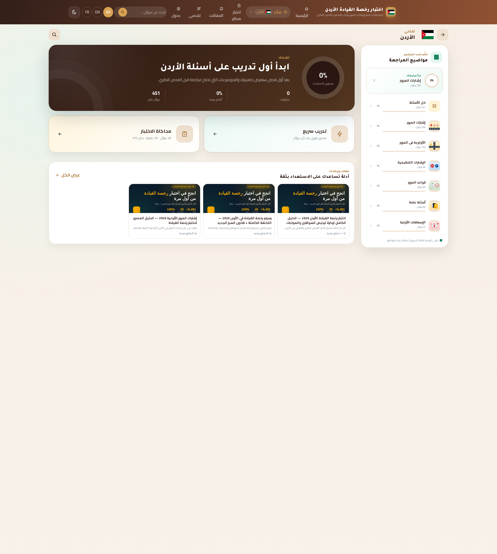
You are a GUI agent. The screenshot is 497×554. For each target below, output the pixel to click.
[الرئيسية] (442, 34)
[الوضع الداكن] (74, 12)
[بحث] (122, 12)
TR (87, 12)
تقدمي (195, 15)
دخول (176, 15)
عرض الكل (70, 175)
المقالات (216, 15)
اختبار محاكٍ (236, 15)
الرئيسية (302, 15)
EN (97, 12)
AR (108, 12)
